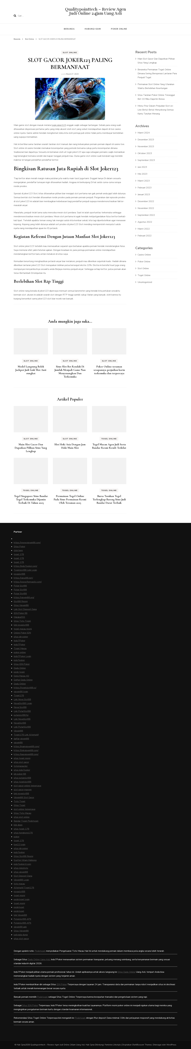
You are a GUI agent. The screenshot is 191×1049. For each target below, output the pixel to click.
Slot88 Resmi (21, 601)
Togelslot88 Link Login (25, 570)
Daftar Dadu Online (23, 679)
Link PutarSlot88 (22, 711)
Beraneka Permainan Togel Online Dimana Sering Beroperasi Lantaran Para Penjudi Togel (157, 73)
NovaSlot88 (20, 723)
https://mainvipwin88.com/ (26, 746)
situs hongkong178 (23, 832)
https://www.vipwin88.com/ (27, 542)
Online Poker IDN (22, 632)
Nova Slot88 (20, 707)
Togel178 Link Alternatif (26, 734)
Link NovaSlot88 (22, 719)
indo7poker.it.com (22, 864)
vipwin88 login (21, 691)
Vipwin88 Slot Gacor (24, 797)
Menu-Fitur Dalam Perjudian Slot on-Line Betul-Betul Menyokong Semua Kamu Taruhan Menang (156, 109)
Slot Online (70, 52)
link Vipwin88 (20, 915)
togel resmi (19, 895)
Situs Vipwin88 (21, 605)
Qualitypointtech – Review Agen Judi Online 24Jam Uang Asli (95, 11)
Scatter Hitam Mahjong (25, 860)
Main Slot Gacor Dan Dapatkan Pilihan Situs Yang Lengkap (31, 448)
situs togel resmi (22, 758)
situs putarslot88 (22, 777)
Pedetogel (40, 951)
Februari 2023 (145, 187)
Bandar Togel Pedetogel (26, 821)
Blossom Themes (144, 1044)
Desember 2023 (146, 139)
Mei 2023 (142, 173)
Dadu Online (20, 668)
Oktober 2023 (145, 153)
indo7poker (19, 660)
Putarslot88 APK (22, 919)
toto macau (19, 883)
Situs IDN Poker (22, 664)
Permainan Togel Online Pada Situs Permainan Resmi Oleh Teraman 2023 (70, 499)
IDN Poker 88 (20, 613)
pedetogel (19, 907)
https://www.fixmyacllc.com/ (28, 581)
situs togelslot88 (22, 781)
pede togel (19, 672)
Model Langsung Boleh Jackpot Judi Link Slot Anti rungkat (30, 370)
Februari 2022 (145, 235)
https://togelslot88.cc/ (25, 687)
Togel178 (19, 695)
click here (18, 550)
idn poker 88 (20, 774)
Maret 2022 (144, 228)
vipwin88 (18, 742)
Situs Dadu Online (126, 972)
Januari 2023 (144, 194)
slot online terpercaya (24, 809)
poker (16, 836)
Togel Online (109, 439)
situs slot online (22, 817)
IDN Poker (61, 984)
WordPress (171, 1044)
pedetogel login (22, 899)
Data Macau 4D (21, 675)
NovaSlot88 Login (23, 703)
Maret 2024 (144, 132)
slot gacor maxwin (23, 789)
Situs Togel (19, 805)
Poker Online (119, 29)
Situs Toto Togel (22, 621)
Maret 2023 (144, 180)
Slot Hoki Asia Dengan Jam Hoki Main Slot (70, 446)
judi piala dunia (21, 934)
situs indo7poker (22, 770)
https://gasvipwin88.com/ (26, 754)
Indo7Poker (19, 640)
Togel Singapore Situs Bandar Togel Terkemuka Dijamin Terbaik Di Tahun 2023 (31, 499)
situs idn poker (21, 636)
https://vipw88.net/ (23, 577)
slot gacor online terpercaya (27, 785)
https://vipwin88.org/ (24, 597)
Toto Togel (19, 801)
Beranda (69, 29)
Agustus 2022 (145, 221)
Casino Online (144, 254)
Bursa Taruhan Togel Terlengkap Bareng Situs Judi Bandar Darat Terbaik (109, 499)
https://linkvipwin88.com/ (26, 750)
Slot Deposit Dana (23, 875)
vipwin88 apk (20, 926)
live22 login (19, 844)
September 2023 (146, 160)
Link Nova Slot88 (22, 699)
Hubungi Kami (93, 29)
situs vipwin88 (21, 872)
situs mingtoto (21, 868)
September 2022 (146, 215)
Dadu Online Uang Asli (39, 959)
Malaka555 (19, 617)
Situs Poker (19, 546)
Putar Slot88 (20, 585)
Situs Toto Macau (22, 813)
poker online (20, 652)
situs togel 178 (21, 828)
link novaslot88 (21, 625)
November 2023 (146, 146)
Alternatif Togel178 (24, 887)
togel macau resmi (23, 628)
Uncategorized (145, 282)
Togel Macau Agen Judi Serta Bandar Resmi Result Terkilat (109, 446)
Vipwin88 (18, 730)
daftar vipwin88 (21, 738)
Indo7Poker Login (22, 656)
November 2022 (146, 208)
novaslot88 (19, 574)
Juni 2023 (142, 167)
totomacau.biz (21, 766)
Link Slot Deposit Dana (25, 609)
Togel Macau (20, 648)
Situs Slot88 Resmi (23, 856)
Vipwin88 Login (21, 879)
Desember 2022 (146, 201)
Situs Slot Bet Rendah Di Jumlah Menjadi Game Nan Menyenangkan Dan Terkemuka (70, 371)
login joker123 (59, 125)
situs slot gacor (21, 762)
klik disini (18, 824)
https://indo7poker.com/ (25, 566)
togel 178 (19, 554)
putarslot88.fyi (21, 715)
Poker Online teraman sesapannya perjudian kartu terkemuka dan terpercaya (109, 370)
